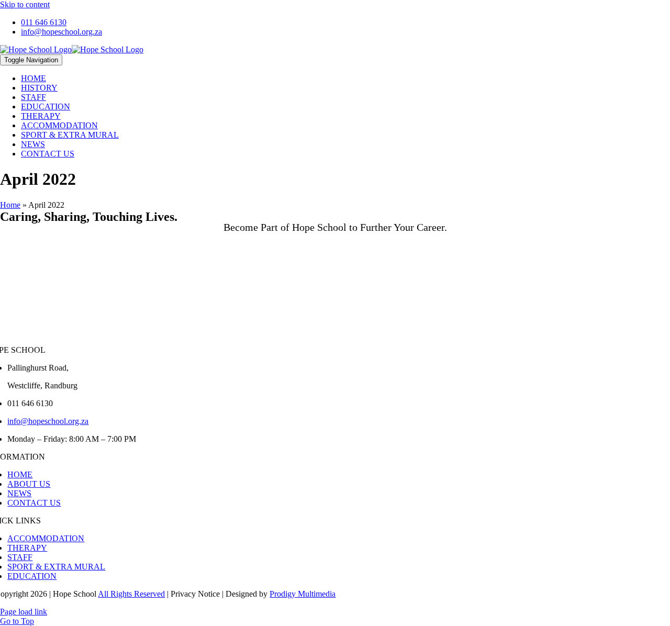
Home (10, 204)
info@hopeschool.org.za (47, 421)
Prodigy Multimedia (303, 593)
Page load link (23, 611)
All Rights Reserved (131, 593)
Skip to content (25, 4)
